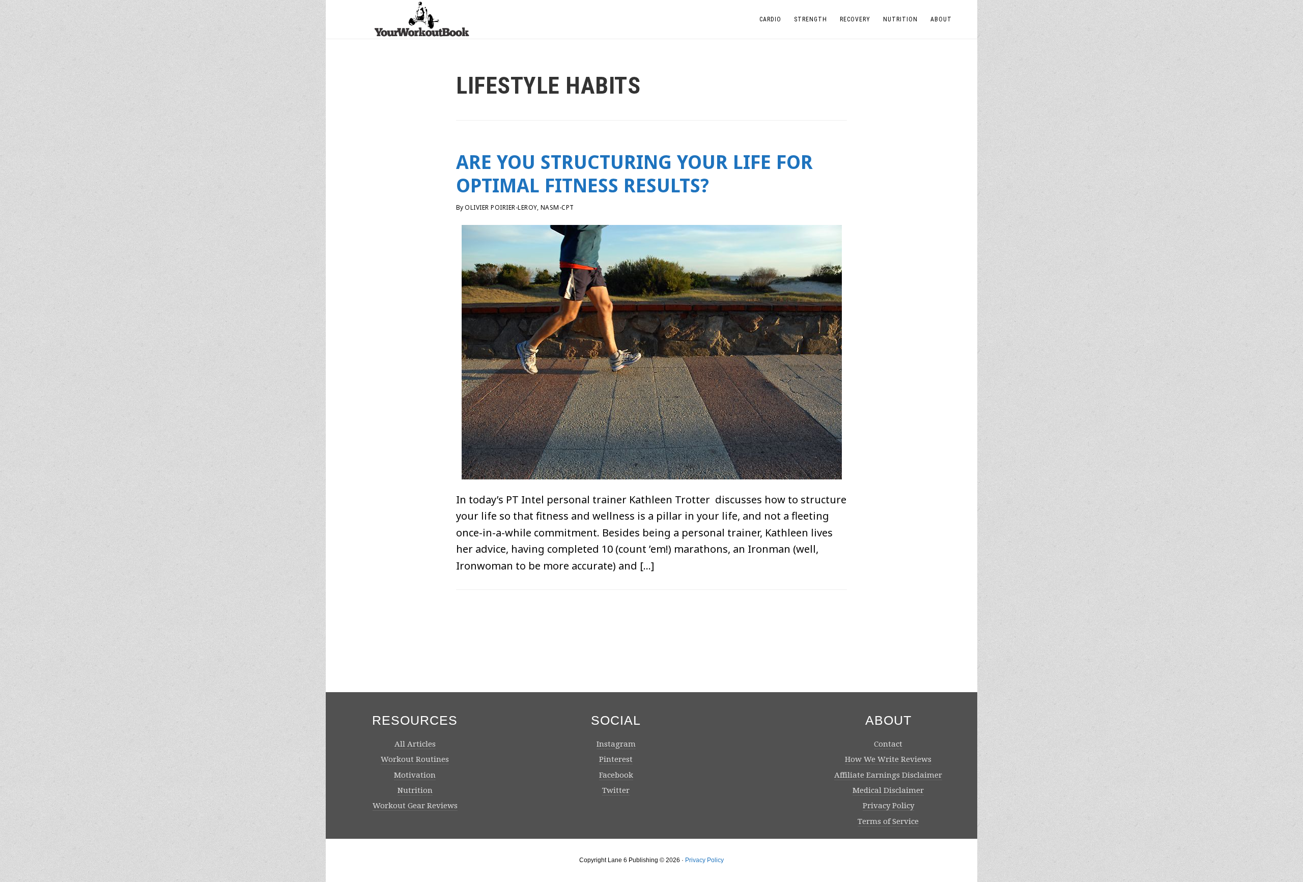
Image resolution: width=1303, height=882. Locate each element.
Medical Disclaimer (888, 790)
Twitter (616, 790)
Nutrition (415, 790)
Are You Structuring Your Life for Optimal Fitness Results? (634, 174)
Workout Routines (415, 759)
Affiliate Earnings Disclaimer (888, 775)
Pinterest (616, 759)
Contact (888, 744)
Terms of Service (888, 821)
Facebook (616, 775)
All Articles (415, 744)
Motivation (415, 775)
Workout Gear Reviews (415, 805)
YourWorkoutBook (422, 19)
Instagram (616, 744)
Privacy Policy (888, 805)
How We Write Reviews (888, 759)
